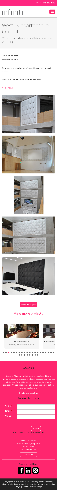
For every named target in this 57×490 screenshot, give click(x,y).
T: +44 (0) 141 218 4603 (44, 2)
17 (45, 352)
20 (53, 352)
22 (22, 355)
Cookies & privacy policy (45, 484)
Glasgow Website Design (32, 487)
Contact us (28, 454)
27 (35, 355)
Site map (30, 484)
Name (8, 406)
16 (43, 352)
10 (27, 352)
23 (24, 355)
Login (18, 487)
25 (29, 355)
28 (37, 355)
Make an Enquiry (28, 304)
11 (29, 352)
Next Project (7, 88)
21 (19, 355)
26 (32, 355)
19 (51, 352)
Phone (9, 416)
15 (40, 352)
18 (48, 352)
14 (37, 352)
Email (8, 411)
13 (35, 352)
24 (27, 355)
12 (32, 352)
